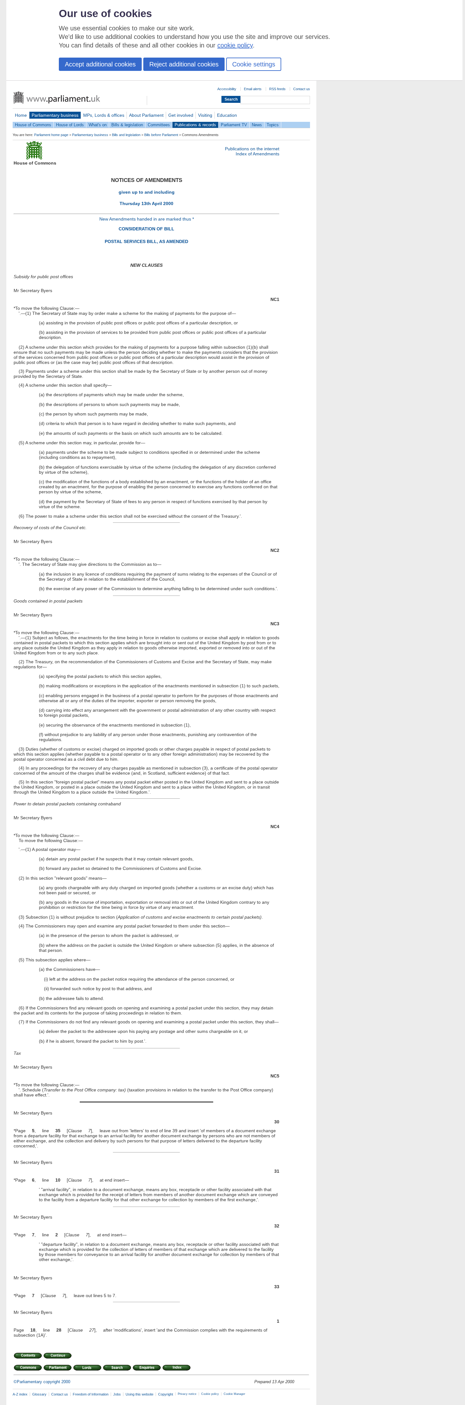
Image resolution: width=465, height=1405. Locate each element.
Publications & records (195, 124)
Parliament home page (51, 135)
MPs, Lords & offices (103, 115)
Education (227, 115)
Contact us (301, 89)
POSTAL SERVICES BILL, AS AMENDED (146, 241)
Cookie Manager (234, 1394)
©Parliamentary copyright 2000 (42, 1381)
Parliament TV (234, 124)
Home (21, 115)
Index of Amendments (257, 153)
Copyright (165, 1394)
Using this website (139, 1394)
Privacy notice (187, 1394)
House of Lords (70, 124)
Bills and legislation (126, 135)
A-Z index (20, 1394)
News (257, 124)
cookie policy (235, 45)
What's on (98, 124)
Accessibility (226, 89)
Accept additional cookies (100, 64)
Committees (159, 124)
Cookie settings (253, 64)
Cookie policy (210, 1394)
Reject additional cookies (184, 64)
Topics (273, 124)
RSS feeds (277, 89)
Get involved (180, 115)
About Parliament (146, 115)
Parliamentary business (55, 115)
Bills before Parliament (161, 135)
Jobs (117, 1394)
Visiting (205, 115)
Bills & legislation (127, 124)
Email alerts (253, 89)
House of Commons (33, 124)
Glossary (39, 1394)
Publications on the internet (252, 148)
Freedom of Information (90, 1394)
